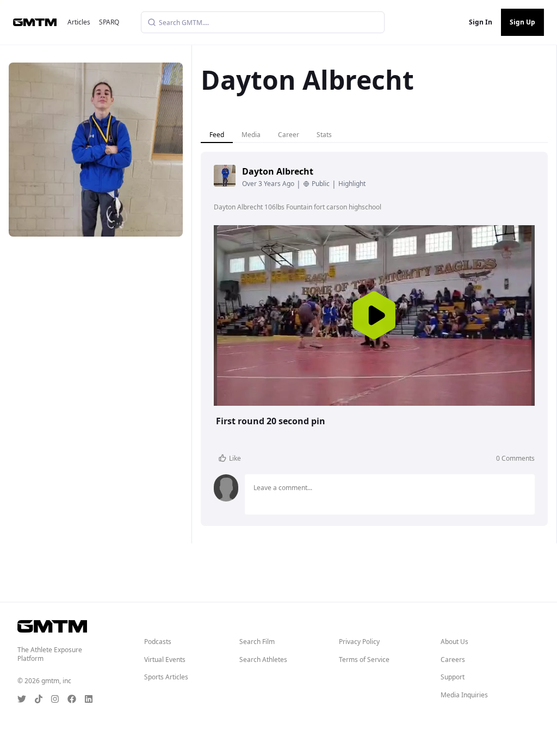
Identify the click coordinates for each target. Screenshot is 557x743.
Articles (78, 22)
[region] (374, 315)
